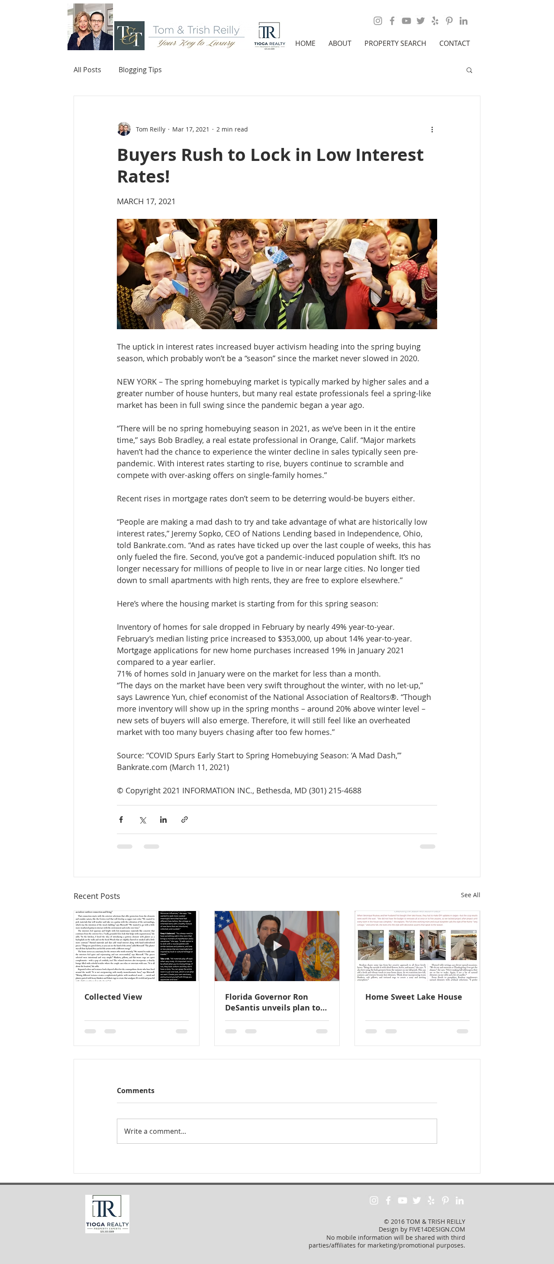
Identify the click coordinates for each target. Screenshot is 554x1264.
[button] (340, 43)
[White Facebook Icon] (388, 1200)
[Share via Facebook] (121, 819)
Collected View (113, 996)
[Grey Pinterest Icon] (449, 20)
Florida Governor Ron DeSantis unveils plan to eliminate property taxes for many (274, 1002)
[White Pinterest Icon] (445, 1200)
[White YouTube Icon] (402, 1200)
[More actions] (432, 129)
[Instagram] (377, 20)
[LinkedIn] (463, 20)
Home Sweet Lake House (413, 996)
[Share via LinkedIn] (163, 819)
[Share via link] (184, 819)
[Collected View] (136, 946)
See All (470, 895)
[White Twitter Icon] (416, 1200)
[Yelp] (435, 20)
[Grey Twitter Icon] (420, 20)
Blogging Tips (140, 69)
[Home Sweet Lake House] (417, 946)
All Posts (87, 69)
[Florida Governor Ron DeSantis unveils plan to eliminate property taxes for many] (277, 946)
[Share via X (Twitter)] (142, 819)
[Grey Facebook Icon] (392, 20)
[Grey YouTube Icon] (406, 20)
